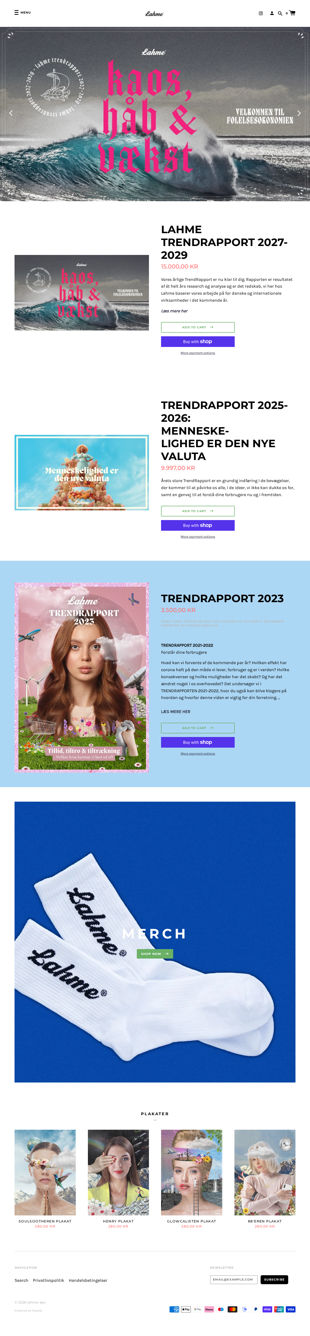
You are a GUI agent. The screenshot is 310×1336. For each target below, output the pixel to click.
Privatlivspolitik (48, 1280)
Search (21, 1280)
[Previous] (11, 112)
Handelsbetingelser (88, 1280)
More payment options (198, 353)
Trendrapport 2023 (222, 598)
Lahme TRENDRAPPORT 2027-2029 (224, 242)
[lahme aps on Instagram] (261, 12)
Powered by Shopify (28, 1310)
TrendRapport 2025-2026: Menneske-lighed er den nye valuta (224, 431)
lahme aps (36, 1302)
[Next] (299, 112)
